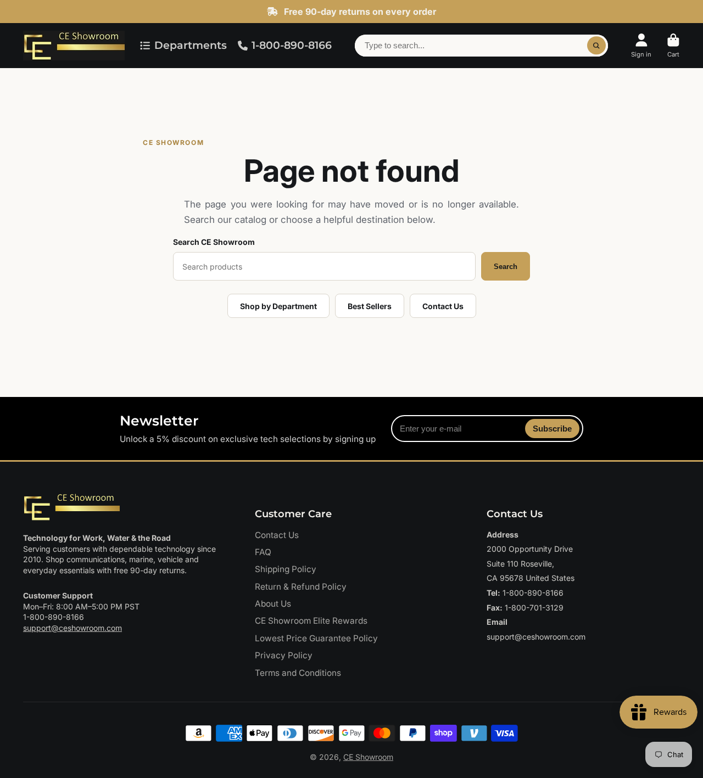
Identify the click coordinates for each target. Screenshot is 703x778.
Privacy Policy (284, 655)
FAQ (263, 552)
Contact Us (443, 306)
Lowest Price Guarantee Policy (316, 638)
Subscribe (552, 428)
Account (641, 45)
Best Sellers (370, 306)
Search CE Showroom (214, 242)
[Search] (596, 45)
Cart (673, 45)
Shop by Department (278, 306)
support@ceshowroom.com (72, 628)
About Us (273, 603)
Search (505, 266)
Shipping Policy (285, 569)
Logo (74, 45)
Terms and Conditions (298, 673)
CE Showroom (368, 757)
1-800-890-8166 (292, 45)
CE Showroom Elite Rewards (311, 620)
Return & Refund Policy (301, 586)
